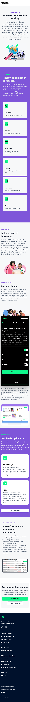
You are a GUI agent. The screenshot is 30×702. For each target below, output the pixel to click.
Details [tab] (15, 322)
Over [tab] (24, 322)
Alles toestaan (15, 371)
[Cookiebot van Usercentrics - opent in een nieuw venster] (21, 319)
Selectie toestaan (15, 377)
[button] (27, 3)
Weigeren (15, 382)
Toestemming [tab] (5, 322)
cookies (3, 695)
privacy (3, 692)
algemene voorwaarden (7, 686)
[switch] (26, 355)
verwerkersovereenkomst (8, 689)
